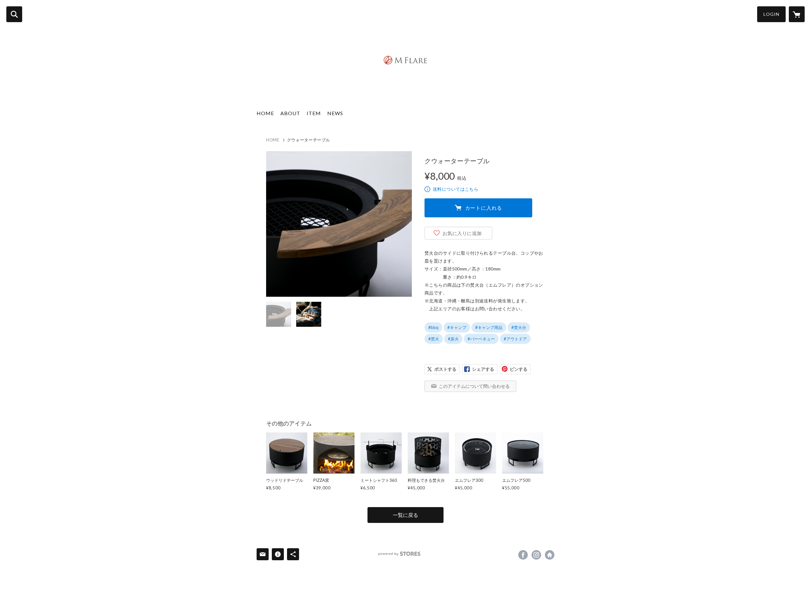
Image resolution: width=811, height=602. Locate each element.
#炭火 (453, 338)
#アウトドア (515, 338)
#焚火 (433, 338)
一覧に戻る (405, 515)
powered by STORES (399, 553)
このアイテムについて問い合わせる (474, 386)
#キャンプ (456, 327)
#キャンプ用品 (488, 327)
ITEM (314, 113)
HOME (265, 113)
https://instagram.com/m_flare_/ (536, 555)
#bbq (433, 327)
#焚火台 (518, 327)
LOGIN (771, 14)
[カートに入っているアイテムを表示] (797, 14)
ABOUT (290, 113)
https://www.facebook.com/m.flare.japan (523, 555)
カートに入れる (483, 208)
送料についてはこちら (455, 189)
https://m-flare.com (549, 555)
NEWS (335, 113)
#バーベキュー (481, 338)
